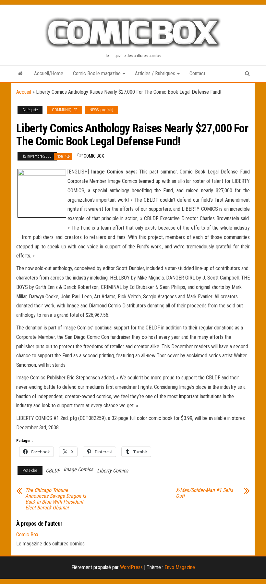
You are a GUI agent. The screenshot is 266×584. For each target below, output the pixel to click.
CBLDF (53, 471)
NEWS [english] (101, 110)
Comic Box (94, 156)
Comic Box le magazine (97, 73)
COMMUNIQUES (64, 110)
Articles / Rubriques (155, 73)
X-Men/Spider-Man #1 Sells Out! (204, 493)
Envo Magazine (179, 567)
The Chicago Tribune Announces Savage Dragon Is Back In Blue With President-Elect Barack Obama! (55, 499)
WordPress (131, 567)
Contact (197, 73)
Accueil (23, 92)
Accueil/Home (48, 73)
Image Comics (78, 469)
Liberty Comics (112, 471)
